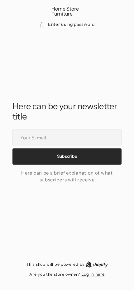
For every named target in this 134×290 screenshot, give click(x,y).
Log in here (93, 274)
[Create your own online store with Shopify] (97, 264)
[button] (67, 24)
